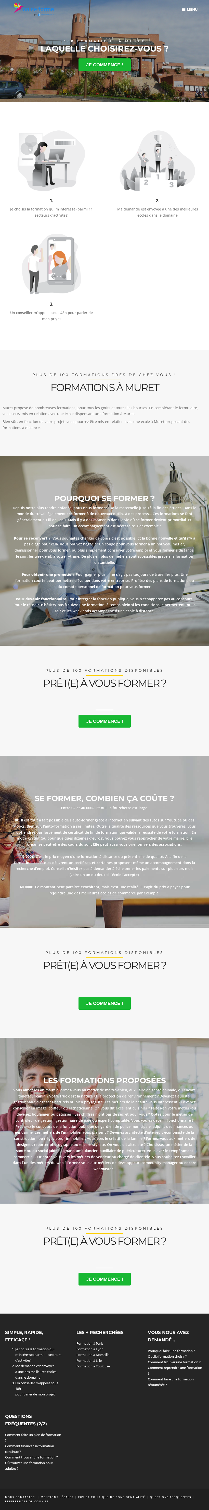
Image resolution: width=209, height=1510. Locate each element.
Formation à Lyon (89, 1349)
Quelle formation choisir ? (167, 1356)
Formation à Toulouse (93, 1366)
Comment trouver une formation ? (174, 1362)
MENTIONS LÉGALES (57, 1497)
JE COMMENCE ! (104, 64)
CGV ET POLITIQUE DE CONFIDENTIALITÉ (111, 1497)
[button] (190, 9)
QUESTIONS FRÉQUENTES (170, 1497)
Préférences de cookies (27, 1501)
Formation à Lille (89, 1360)
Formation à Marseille (92, 1354)
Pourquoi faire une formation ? (171, 1351)
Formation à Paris (89, 1343)
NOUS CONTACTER (20, 1497)
